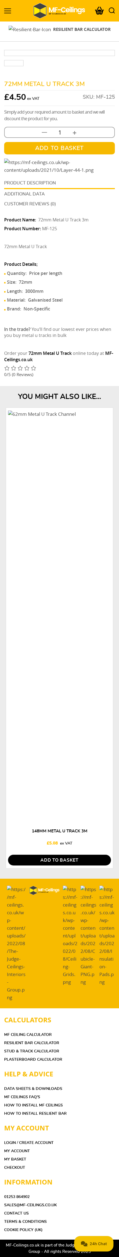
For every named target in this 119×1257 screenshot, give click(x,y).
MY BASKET (15, 1159)
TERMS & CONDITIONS (25, 1222)
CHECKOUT (14, 1168)
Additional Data (24, 194)
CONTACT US (16, 1213)
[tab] (59, 183)
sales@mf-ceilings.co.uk (30, 1205)
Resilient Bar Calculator (31, 1043)
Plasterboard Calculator (33, 1060)
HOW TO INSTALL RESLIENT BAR (35, 1114)
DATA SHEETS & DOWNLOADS (33, 1089)
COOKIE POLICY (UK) (23, 1230)
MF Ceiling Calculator (28, 1035)
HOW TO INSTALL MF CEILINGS (33, 1105)
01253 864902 (17, 1197)
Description (41, 183)
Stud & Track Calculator (31, 1051)
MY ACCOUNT (17, 1151)
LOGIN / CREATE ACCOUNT (29, 1143)
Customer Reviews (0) (30, 204)
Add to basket (59, 148)
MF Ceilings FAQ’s (22, 1097)
